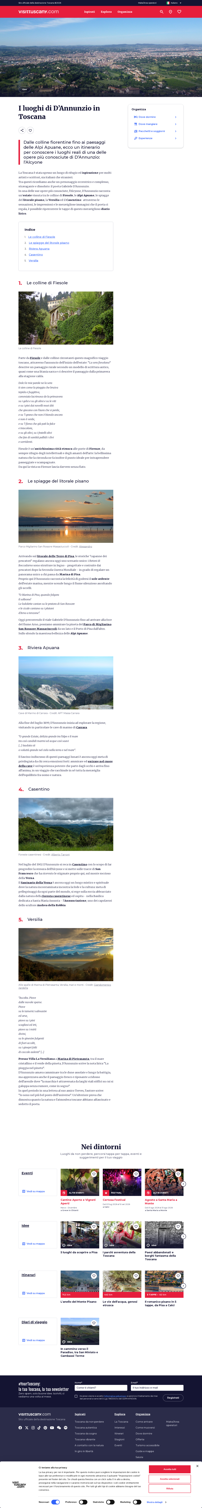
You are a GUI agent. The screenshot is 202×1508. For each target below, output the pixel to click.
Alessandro (85, 546)
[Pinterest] (45, 1428)
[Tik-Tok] (39, 1428)
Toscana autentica (86, 1427)
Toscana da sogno (86, 1433)
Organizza (143, 1414)
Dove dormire (144, 1433)
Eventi (118, 1445)
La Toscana (121, 1421)
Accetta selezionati (170, 1479)
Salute (139, 1457)
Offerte (140, 1439)
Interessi (119, 1427)
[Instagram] (33, 1428)
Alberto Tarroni (60, 854)
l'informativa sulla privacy (115, 1396)
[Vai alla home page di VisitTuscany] (38, 12)
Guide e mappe (145, 1451)
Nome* (78, 1382)
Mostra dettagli (155, 1502)
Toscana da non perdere (89, 1421)
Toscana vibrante (85, 1439)
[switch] (83, 1502)
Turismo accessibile (147, 1445)
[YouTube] (52, 1428)
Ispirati (80, 1414)
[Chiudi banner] (197, 1466)
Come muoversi (145, 1427)
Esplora (119, 1414)
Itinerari (118, 1433)
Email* (134, 1382)
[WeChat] (59, 1428)
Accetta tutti (170, 1469)
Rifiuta (169, 1488)
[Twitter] (27, 1428)
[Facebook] (20, 1428)
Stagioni (119, 1439)
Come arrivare (144, 1421)
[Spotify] (65, 1428)
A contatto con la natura (89, 1445)
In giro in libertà (84, 1451)
